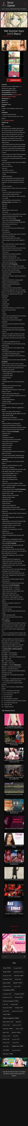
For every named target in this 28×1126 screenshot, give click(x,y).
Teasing (6, 1042)
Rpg (15, 1036)
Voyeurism (16, 1050)
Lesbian (6, 1014)
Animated (7, 979)
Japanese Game (17, 1011)
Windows (8, 1054)
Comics (17, 986)
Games (4, 36)
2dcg (7, 968)
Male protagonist (11, 1018)
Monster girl (17, 1025)
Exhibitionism (7, 997)
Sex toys (15, 1039)
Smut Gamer (11, 4)
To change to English (8, 120)
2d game (18, 968)
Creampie (19, 994)
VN (6, 1050)
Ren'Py (16, 1032)
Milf (18, 1022)
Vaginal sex (17, 1046)
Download (15, 80)
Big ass (6, 983)
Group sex (7, 1007)
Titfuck (15, 1042)
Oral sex (8, 1028)
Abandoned (18, 972)
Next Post (14, 930)
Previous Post (14, 926)
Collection (7, 986)
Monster (6, 1025)
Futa (5, 1004)
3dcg (7, 972)
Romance (6, 1036)
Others (19, 1028)
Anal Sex (18, 975)
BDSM (18, 979)
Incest (6, 1011)
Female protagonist (10, 1001)
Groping (14, 1004)
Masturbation (8, 1022)
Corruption (7, 994)
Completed (8, 990)
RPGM (6, 1039)
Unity (6, 1046)
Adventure (7, 975)
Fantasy (19, 997)
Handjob (19, 1007)
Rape (6, 1032)
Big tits (17, 983)
